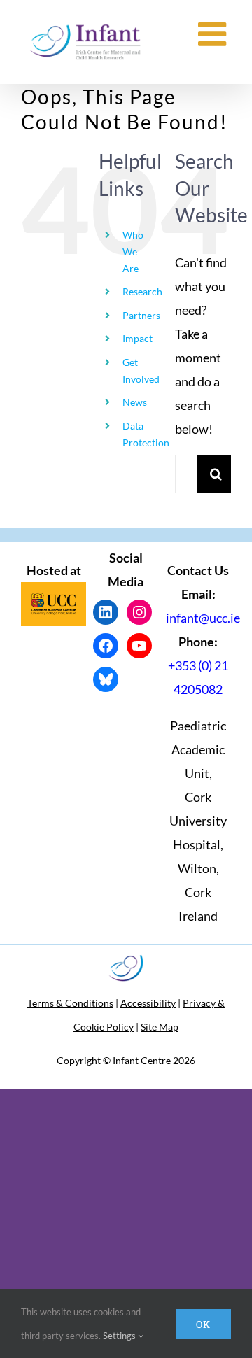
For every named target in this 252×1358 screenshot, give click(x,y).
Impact (137, 338)
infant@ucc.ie (203, 617)
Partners (141, 315)
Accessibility (148, 1003)
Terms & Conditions (70, 1003)
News (134, 402)
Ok (203, 1324)
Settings (120, 1335)
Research (142, 291)
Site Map (159, 1027)
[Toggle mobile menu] (214, 33)
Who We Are (133, 251)
